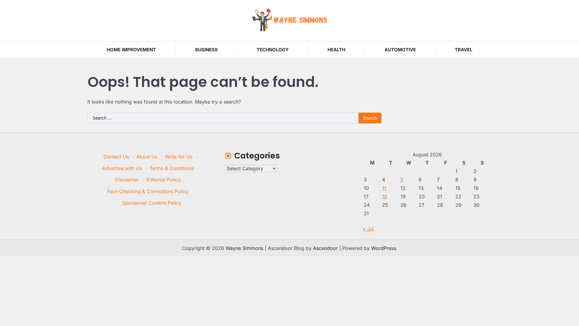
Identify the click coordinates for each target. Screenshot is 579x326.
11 (384, 188)
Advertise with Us (122, 168)
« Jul (368, 229)
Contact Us (116, 157)
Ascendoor (325, 248)
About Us (146, 157)
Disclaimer (127, 180)
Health (336, 50)
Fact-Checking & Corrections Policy (147, 191)
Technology (273, 50)
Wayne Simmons (244, 248)
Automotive (400, 50)
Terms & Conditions (172, 168)
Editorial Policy (164, 180)
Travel (463, 50)
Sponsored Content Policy (152, 203)
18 (384, 196)
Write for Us (178, 157)
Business (206, 50)
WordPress (383, 248)
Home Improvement (131, 50)
